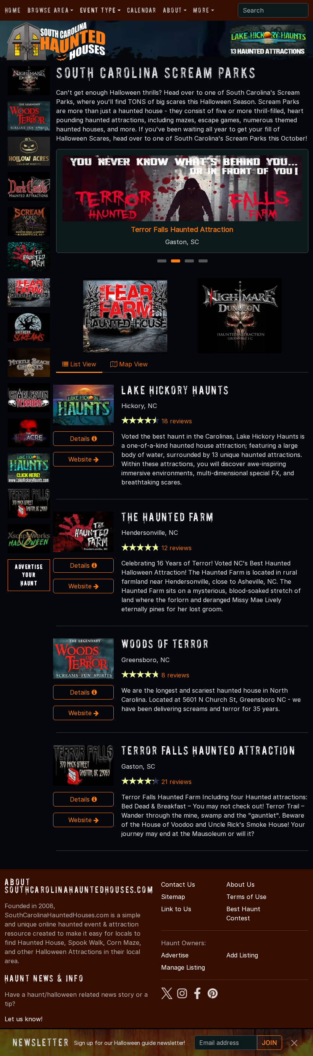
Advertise (175, 955)
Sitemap (173, 897)
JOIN (269, 1042)
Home (13, 10)
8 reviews (175, 675)
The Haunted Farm (167, 516)
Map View (132, 364)
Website (81, 459)
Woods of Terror (165, 643)
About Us (240, 884)
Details (81, 438)
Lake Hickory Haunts (175, 390)
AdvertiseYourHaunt (29, 574)
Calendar (141, 10)
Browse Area (48, 10)
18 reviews (176, 421)
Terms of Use (246, 897)
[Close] (294, 1043)
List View (82, 364)
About (172, 10)
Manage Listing (183, 967)
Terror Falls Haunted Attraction (182, 229)
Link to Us (176, 909)
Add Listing (242, 955)
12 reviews (176, 548)
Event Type (98, 10)
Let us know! (23, 1019)
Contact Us (178, 884)
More (201, 10)
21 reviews (176, 782)
